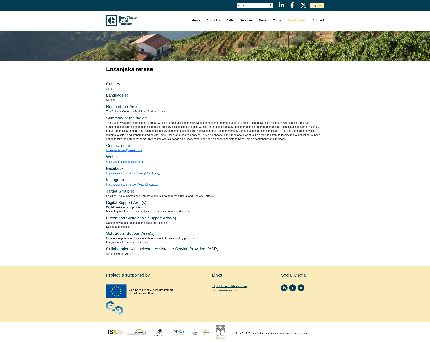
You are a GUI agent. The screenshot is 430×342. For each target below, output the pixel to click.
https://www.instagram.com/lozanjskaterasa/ (132, 184)
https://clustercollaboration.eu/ (229, 286)
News (263, 20)
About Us (213, 20)
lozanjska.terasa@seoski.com (124, 150)
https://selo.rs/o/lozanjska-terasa (125, 161)
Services (246, 20)
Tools (277, 20)
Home (196, 20)
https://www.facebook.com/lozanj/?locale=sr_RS (134, 173)
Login (315, 5)
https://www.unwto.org (225, 290)
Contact (318, 20)
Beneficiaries (296, 20)
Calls (230, 20)
